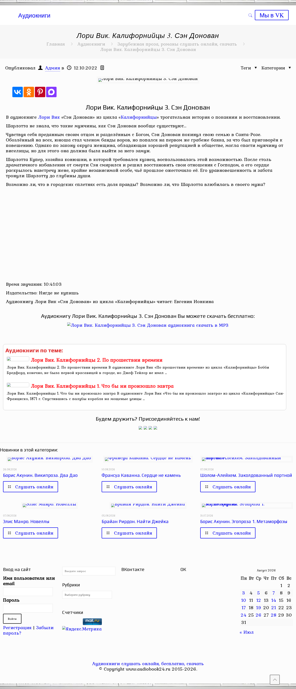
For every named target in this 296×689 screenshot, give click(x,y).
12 (258, 600)
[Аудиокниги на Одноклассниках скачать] (145, 427)
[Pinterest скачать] (145, 677)
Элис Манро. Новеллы (26, 521)
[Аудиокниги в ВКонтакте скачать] (155, 427)
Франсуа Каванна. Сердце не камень (141, 475)
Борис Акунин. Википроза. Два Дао (40, 475)
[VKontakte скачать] (151, 677)
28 (273, 614)
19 (258, 607)
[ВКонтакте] (17, 92)
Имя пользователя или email (29, 580)
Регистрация (17, 627)
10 (243, 600)
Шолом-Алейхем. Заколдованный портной (246, 475)
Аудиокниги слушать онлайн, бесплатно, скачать (148, 663)
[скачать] (71, 623)
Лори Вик (49, 116)
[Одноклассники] (29, 92)
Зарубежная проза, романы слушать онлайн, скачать (177, 43)
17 (244, 607)
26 (259, 614)
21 (273, 607)
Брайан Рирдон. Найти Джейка (135, 521)
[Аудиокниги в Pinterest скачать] (140, 427)
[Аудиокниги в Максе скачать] (150, 427)
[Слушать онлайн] (148, 325)
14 (273, 600)
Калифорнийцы (139, 116)
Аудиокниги (91, 43)
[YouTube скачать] (139, 677)
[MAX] (51, 92)
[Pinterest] (40, 92)
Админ (52, 67)
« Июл (247, 631)
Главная (56, 43)
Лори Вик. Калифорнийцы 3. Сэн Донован (148, 49)
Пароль (11, 600)
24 (244, 614)
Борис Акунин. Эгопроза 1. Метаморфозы (243, 521)
